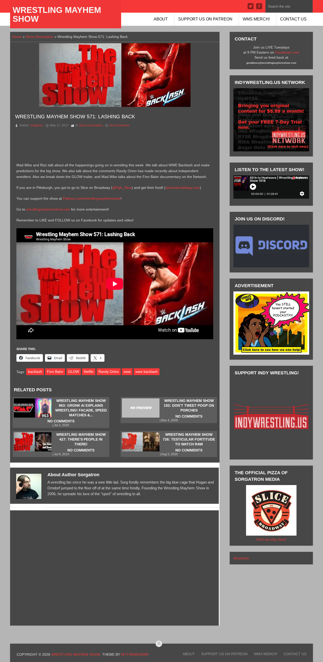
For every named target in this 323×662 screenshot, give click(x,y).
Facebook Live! (287, 52)
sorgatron (36, 125)
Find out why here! (271, 539)
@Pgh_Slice (122, 188)
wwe (127, 372)
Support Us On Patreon (205, 19)
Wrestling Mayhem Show (57, 14)
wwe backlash (147, 372)
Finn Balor (55, 372)
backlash (35, 372)
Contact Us (293, 19)
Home (17, 37)
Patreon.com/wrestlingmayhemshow (92, 198)
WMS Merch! (256, 19)
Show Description (39, 37)
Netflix (89, 372)
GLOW (73, 372)
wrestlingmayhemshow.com (48, 209)
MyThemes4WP (134, 654)
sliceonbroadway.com (183, 188)
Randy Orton (108, 372)
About (161, 19)
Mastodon (241, 558)
